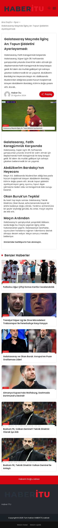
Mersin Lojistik (35, 525)
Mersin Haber (22, 525)
